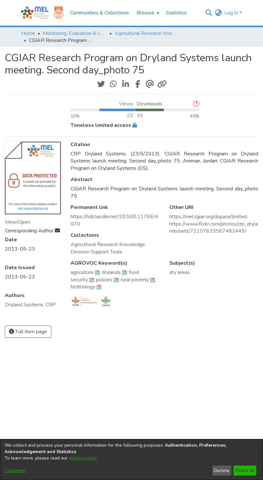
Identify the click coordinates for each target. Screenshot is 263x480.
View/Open (17, 222)
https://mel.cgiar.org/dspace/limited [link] (208, 216)
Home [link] (28, 33)
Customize (14, 471)
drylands (111, 272)
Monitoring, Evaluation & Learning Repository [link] (75, 33)
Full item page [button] (30, 331)
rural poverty (135, 279)
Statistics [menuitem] (176, 12)
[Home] (34, 12)
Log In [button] (231, 12)
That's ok (244, 471)
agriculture (82, 272)
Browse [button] (145, 12)
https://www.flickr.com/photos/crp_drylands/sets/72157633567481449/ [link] (213, 227)
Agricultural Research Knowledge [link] (147, 33)
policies (104, 279)
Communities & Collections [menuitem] (99, 12)
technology (83, 286)
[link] (108, 244)
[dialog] (131, 459)
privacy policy (82, 458)
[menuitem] (147, 13)
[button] (209, 13)
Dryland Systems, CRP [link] (30, 304)
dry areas (179, 272)
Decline (221, 471)
